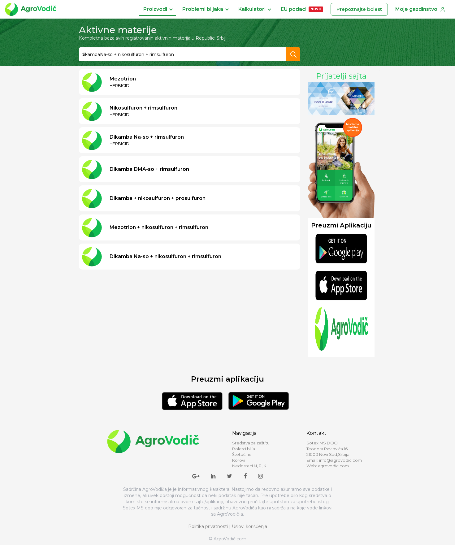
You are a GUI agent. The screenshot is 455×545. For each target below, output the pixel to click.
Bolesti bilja (243, 448)
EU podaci (301, 9)
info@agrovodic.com (340, 460)
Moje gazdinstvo (416, 9)
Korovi (238, 460)
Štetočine (242, 454)
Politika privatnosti (208, 526)
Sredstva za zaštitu (251, 442)
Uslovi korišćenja (249, 526)
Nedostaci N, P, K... (250, 465)
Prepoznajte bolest (359, 9)
